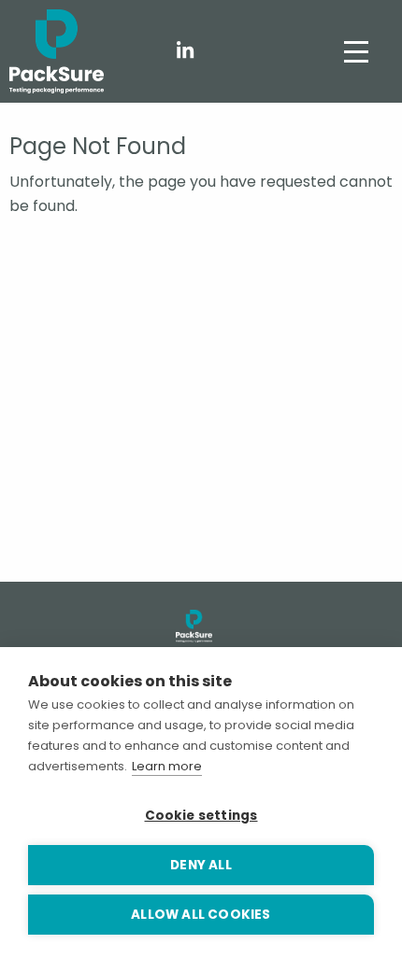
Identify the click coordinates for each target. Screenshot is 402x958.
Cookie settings (201, 815)
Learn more (167, 766)
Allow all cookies (200, 914)
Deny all (201, 865)
